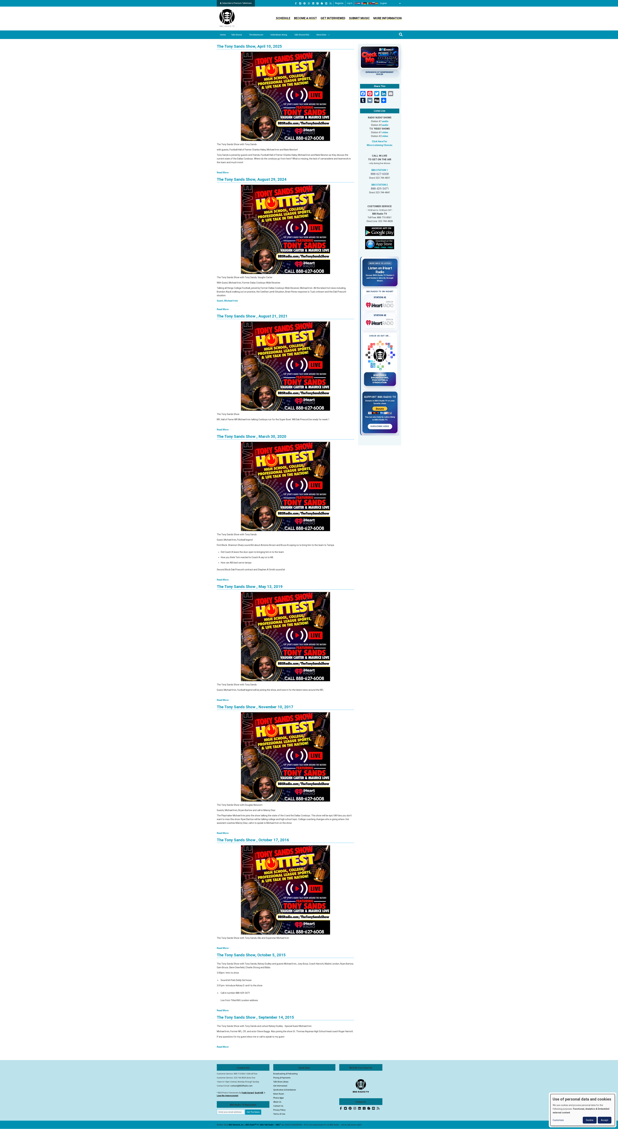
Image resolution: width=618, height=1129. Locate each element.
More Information (387, 18)
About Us (277, 1102)
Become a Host (305, 18)
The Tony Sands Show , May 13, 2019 (250, 586)
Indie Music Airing (279, 35)
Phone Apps (278, 1098)
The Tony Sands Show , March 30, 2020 (251, 436)
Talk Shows (236, 35)
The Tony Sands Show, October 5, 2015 (251, 955)
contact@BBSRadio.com (241, 1086)
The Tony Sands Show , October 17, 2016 (253, 840)
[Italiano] (367, 3)
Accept (604, 1120)
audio (385, 121)
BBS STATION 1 (379, 170)
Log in (349, 3)
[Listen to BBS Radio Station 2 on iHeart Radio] (380, 322)
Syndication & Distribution (284, 1090)
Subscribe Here (380, 426)
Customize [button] (558, 1120)
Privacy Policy (279, 1110)
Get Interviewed (333, 18)
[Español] (376, 3)
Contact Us (278, 1106)
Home (223, 35)
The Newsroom (256, 35)
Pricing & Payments (281, 1078)
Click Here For (379, 141)
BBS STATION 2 (379, 184)
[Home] (227, 18)
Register (339, 3)
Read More (223, 172)
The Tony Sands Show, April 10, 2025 (249, 46)
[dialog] (582, 1110)
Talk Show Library (280, 1082)
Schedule (283, 18)
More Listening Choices (379, 145)
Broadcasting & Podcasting (285, 1074)
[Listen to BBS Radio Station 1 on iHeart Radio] (380, 304)
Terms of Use (279, 1114)
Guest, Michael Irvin (227, 300)
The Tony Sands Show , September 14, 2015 (255, 1017)
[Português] (370, 3)
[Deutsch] (365, 3)
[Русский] (373, 3)
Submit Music (359, 18)
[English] (356, 3)
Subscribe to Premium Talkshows (237, 3)
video (385, 132)
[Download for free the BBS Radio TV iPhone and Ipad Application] (379, 244)
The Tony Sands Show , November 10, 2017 (255, 707)
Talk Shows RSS (301, 35)
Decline (589, 1120)
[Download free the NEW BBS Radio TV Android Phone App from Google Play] (379, 231)
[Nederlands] (359, 3)
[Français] (362, 3)
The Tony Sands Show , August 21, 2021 (252, 316)
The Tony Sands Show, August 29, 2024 (251, 179)
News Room (278, 1094)
